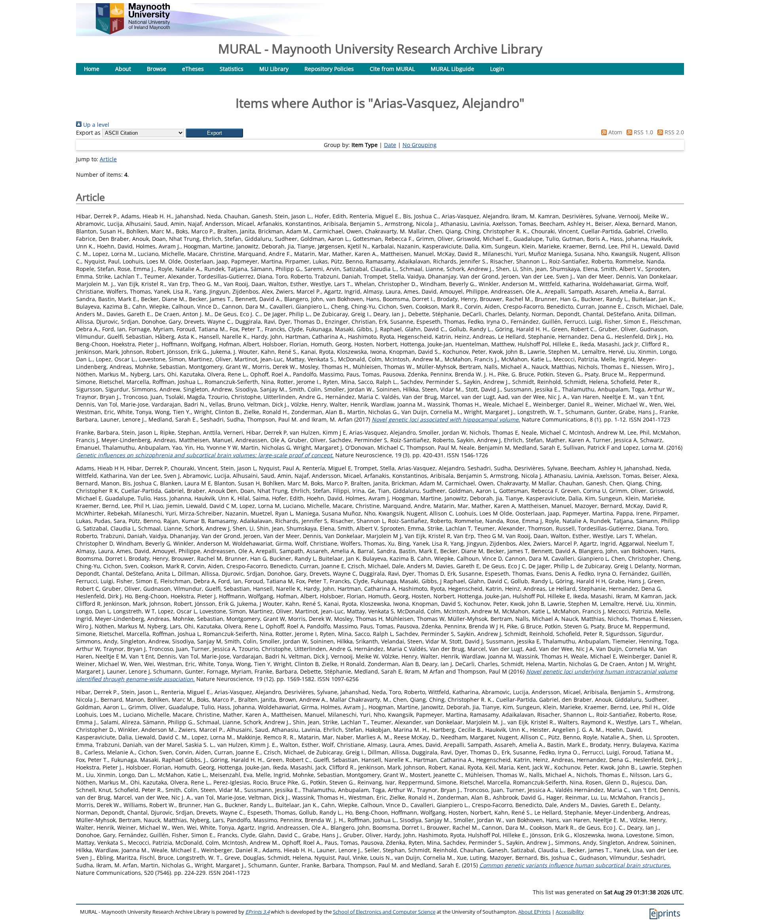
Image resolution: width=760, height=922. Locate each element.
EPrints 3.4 (257, 912)
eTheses (193, 69)
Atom (614, 132)
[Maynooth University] (133, 32)
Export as (88, 132)
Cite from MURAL (392, 69)
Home (91, 69)
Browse (156, 69)
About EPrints (534, 912)
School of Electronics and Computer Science (384, 912)
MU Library (274, 69)
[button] (214, 132)
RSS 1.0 (642, 132)
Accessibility (570, 912)
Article (108, 159)
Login (497, 69)
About (123, 69)
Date (390, 145)
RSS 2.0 (673, 132)
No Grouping (420, 145)
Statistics (231, 69)
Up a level (95, 124)
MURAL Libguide (452, 69)
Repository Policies (329, 69)
